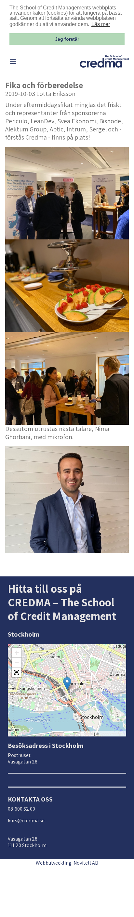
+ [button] (17, 653)
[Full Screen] (16, 672)
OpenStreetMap (112, 733)
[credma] (104, 61)
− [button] (17, 662)
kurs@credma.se (26, 820)
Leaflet (87, 733)
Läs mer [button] (100, 24)
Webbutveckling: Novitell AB (67, 862)
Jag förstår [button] (67, 39)
